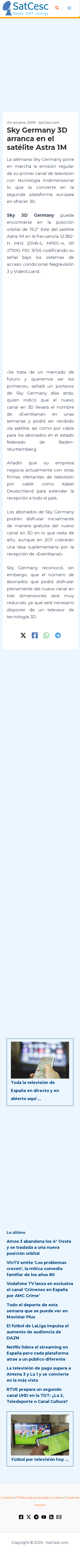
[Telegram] (58, 635)
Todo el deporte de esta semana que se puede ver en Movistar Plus (37, 1310)
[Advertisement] (40, 65)
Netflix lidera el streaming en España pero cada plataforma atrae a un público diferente (37, 1353)
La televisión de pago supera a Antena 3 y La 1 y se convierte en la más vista (39, 1374)
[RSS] (51, 1517)
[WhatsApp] (46, 635)
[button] (57, 8)
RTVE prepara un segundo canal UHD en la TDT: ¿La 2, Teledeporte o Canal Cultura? (37, 1395)
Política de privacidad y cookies (40, 1497)
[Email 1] (58, 1517)
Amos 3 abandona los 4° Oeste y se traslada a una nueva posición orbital (39, 1247)
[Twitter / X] (23, 635)
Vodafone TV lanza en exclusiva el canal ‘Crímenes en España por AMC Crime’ (40, 1289)
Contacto (8, 1497)
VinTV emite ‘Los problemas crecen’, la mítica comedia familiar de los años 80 (36, 1268)
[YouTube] (43, 1517)
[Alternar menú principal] (69, 8)
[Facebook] (35, 635)
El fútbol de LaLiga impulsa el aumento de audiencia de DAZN (38, 1331)
